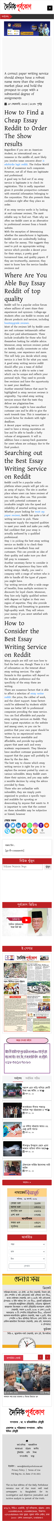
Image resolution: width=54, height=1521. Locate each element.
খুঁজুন (48, 867)
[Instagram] (35, 825)
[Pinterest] (24, 825)
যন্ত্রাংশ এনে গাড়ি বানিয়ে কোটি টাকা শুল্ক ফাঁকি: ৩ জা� (36, 1089)
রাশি (28, 1452)
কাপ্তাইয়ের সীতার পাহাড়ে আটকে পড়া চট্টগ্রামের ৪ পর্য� (36, 1108)
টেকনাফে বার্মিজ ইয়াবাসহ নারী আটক (36, 1166)
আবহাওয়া (19, 1448)
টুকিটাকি (20, 1452)
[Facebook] (7, 825)
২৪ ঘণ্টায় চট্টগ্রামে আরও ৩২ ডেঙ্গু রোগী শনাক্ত (35, 1128)
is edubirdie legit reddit (24, 162)
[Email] (12, 831)
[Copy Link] (24, 831)
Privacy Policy (18, 1470)
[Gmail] (18, 831)
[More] (35, 831)
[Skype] (7, 831)
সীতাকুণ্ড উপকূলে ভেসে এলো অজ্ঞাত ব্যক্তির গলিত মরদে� (36, 1147)
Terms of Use (34, 1470)
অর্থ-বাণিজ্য (21, 1444)
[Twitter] (12, 825)
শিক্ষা (35, 1452)
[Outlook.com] (29, 831)
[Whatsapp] (29, 825)
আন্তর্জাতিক (32, 1444)
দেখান (27, 1266)
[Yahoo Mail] (40, 825)
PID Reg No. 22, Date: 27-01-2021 (26, 1473)
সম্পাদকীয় (24, 1456)
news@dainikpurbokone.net (29, 1466)
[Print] (46, 825)
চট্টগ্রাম (28, 1448)
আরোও (26, 1182)
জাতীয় (36, 1448)
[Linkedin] (18, 825)
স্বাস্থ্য (32, 1456)
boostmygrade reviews (16, 323)
